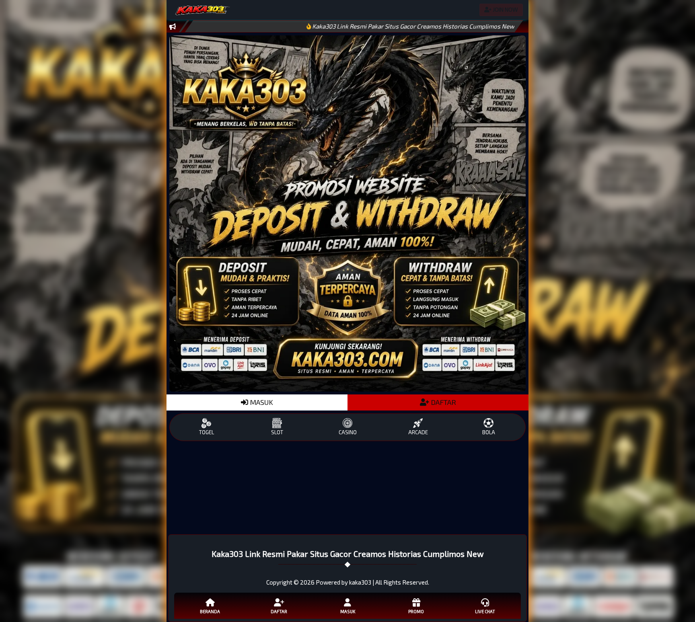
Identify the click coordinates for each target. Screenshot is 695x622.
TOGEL (206, 432)
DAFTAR (442, 402)
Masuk (347, 611)
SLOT (277, 432)
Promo (416, 611)
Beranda (210, 611)
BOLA (488, 432)
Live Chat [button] (485, 611)
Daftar (279, 611)
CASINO (348, 432)
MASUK (260, 402)
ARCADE (418, 432)
